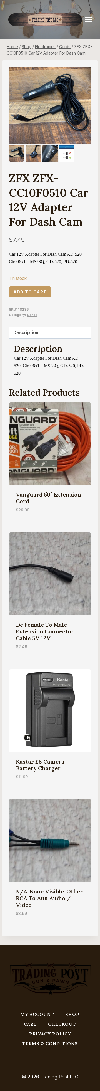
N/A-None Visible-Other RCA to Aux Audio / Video (49, 898)
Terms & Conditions (50, 1043)
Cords (32, 315)
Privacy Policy (50, 1033)
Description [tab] (25, 332)
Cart (30, 1024)
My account (37, 1014)
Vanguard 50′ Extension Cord (48, 498)
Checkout (62, 1024)
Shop (72, 1014)
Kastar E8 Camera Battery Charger (40, 765)
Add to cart (30, 292)
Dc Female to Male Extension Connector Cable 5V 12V (45, 631)
